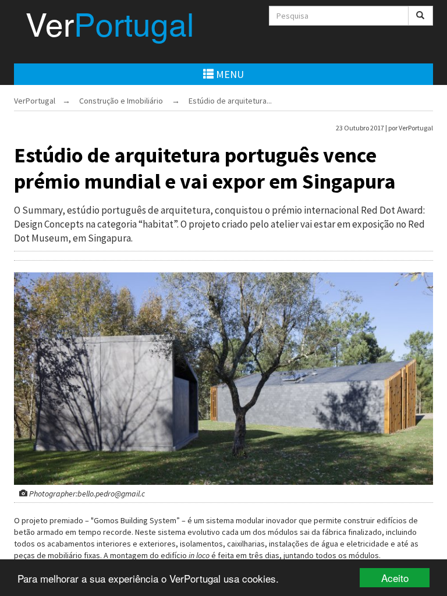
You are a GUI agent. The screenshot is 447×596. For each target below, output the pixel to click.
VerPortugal (34, 100)
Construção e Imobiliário (121, 100)
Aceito (395, 577)
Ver (110, 28)
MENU (229, 74)
